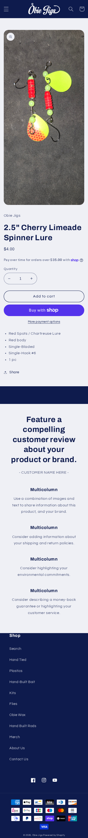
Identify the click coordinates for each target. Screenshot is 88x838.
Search (15, 649)
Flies (13, 704)
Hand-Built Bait (22, 682)
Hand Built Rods (22, 726)
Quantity (10, 269)
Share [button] (14, 372)
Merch (14, 737)
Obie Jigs (37, 835)
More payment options (44, 321)
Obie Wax (17, 715)
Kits (12, 693)
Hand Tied (18, 660)
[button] (6, 9)
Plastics (16, 671)
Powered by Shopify (54, 835)
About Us (17, 748)
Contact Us (18, 759)
